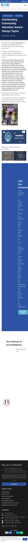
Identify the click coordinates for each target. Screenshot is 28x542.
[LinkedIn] (12, 526)
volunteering (5, 149)
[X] (6, 526)
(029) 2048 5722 (9, 513)
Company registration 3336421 (13, 522)
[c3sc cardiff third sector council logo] (5, 5)
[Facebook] (3, 526)
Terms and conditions (7, 496)
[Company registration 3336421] (3, 522)
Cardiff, (11, 147)
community (17, 147)
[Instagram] (15, 526)
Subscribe (14, 484)
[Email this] (6, 532)
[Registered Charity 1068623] (3, 520)
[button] (25, 5)
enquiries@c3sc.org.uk (11, 515)
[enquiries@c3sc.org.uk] (3, 515)
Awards (7, 147)
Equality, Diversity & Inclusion (10, 505)
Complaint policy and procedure (10, 503)
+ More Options (14, 480)
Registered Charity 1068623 (12, 520)
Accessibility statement (8, 500)
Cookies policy (5, 492)
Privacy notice (5, 494)
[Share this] (10, 532)
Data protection (6, 498)
